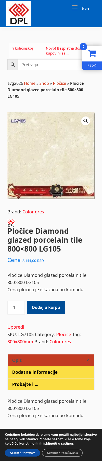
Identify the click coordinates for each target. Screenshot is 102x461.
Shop (44, 83)
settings (67, 443)
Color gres (33, 212)
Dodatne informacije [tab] (35, 372)
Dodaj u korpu (46, 307)
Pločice (59, 83)
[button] (85, 120)
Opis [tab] (17, 360)
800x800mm (20, 342)
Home (29, 83)
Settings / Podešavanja (62, 453)
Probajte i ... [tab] (25, 384)
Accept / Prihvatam (22, 453)
